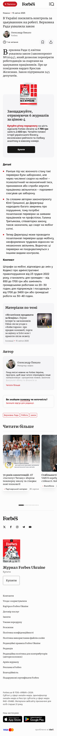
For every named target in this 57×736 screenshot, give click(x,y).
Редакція (8, 648)
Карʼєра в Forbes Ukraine (15, 606)
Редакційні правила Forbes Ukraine (21, 643)
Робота (24, 415)
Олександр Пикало (21, 32)
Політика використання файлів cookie (24, 638)
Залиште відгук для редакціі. (20, 403)
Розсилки (8, 627)
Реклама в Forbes (12, 667)
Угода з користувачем (15, 601)
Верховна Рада (11, 415)
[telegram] (23, 527)
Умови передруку (12, 622)
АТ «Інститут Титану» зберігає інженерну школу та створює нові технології (20, 479)
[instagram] (17, 527)
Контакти (8, 596)
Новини (6, 13)
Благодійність (10, 672)
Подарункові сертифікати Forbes (21, 677)
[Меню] (51, 4)
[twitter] (4, 527)
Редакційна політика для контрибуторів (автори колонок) (25, 655)
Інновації (9, 341)
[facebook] (11, 527)
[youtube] (30, 527)
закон (33, 415)
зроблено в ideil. (44, 730)
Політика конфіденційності (18, 632)
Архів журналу (11, 662)
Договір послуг (11, 611)
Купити (21, 149)
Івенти (7, 617)
